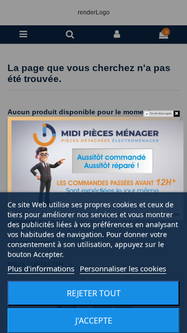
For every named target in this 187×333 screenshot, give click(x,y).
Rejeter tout (94, 293)
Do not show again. (161, 113)
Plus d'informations (40, 268)
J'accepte (93, 320)
